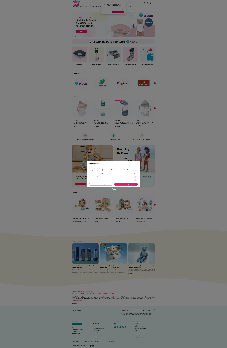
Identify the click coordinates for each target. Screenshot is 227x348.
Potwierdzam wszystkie (126, 184)
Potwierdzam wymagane (101, 184)
